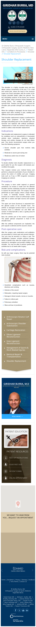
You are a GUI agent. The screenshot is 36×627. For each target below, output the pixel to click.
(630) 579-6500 (17, 27)
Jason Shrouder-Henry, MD (12, 601)
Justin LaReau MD (26, 602)
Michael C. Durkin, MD (24, 597)
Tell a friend (14, 581)
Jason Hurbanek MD (10, 602)
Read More (16, 416)
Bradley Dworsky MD (10, 599)
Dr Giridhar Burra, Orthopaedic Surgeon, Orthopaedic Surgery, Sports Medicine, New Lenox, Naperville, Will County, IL (18, 48)
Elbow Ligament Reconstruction (13, 335)
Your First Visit (15, 464)
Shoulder (31, 52)
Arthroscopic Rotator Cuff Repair (18, 318)
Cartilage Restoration (16, 330)
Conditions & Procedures (16, 52)
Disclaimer (10, 580)
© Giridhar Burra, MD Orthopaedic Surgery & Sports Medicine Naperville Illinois (18, 591)
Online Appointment (18, 478)
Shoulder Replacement (16, 361)
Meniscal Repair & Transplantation (14, 355)
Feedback (31, 580)
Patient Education (16, 431)
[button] (18, 504)
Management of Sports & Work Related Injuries (17, 349)
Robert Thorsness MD (22, 606)
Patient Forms (15, 471)
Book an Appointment (17, 31)
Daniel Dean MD (9, 597)
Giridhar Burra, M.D (16, 385)
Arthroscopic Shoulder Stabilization (16, 324)
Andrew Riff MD (22, 604)
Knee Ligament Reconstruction (13, 342)
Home (3, 580)
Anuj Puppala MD (8, 604)
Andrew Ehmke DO (26, 599)
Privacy (17, 580)
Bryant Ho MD (28, 601)
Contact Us (23, 581)
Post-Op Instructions (18, 458)
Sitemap (24, 580)
